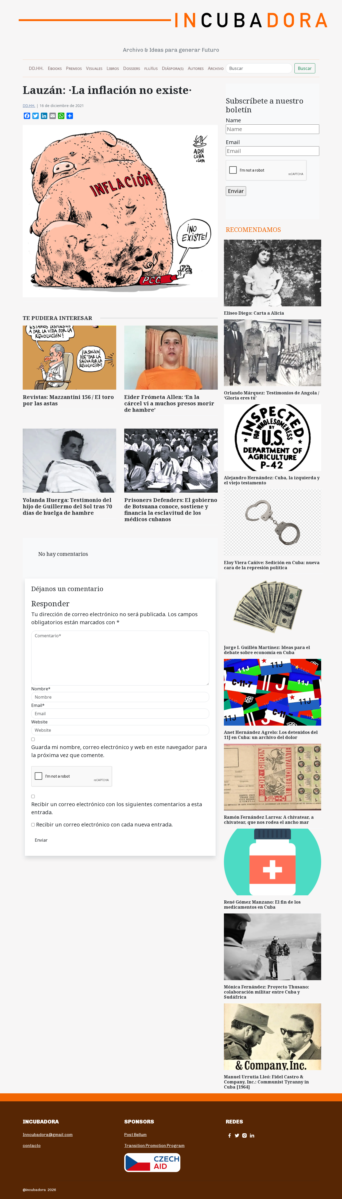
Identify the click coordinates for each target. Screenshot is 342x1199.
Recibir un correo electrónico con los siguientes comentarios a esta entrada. (116, 808)
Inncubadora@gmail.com (48, 1134)
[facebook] (229, 1135)
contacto (32, 1145)
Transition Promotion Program (154, 1145)
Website (39, 722)
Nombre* (40, 689)
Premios (74, 68)
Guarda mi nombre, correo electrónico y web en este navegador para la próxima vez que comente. (119, 751)
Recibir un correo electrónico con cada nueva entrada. (104, 824)
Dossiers (131, 68)
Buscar (305, 68)
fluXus (151, 68)
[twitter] (237, 1135)
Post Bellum (135, 1134)
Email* (38, 705)
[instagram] (244, 1135)
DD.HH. (36, 68)
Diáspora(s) (173, 68)
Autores (196, 68)
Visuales (94, 68)
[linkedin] (252, 1135)
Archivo (216, 68)
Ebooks (55, 68)
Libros (113, 68)
